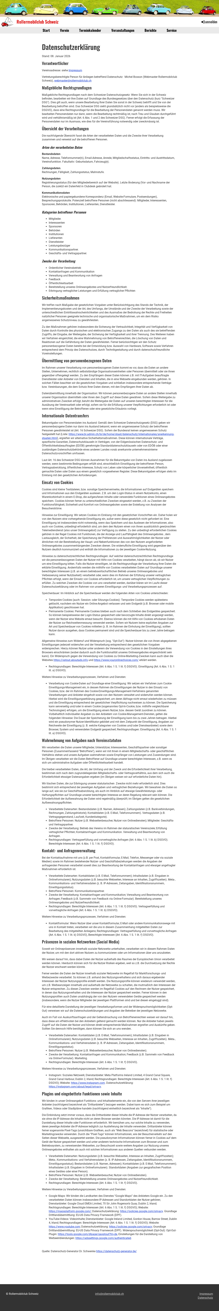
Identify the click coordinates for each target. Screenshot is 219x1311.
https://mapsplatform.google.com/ (70, 1211)
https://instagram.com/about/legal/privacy (75, 1086)
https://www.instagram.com (88, 1082)
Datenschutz (205, 1297)
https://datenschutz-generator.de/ (116, 1251)
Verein (64, 30)
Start (46, 30)
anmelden (211, 21)
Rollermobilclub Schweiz (38, 22)
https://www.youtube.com (64, 1226)
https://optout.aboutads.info (71, 660)
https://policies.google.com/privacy (141, 1211)
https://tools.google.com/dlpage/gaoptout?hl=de (87, 1234)
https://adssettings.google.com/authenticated (103, 1238)
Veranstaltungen (122, 30)
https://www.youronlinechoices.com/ (116, 660)
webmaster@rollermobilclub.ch (73, 80)
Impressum (75, 70)
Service (172, 30)
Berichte (150, 30)
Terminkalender (90, 30)
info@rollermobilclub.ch (109, 1293)
